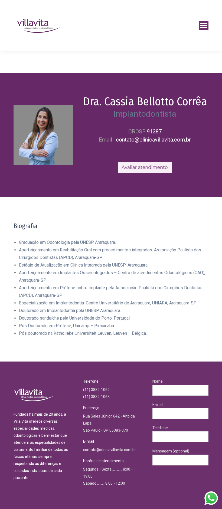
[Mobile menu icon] (203, 25)
